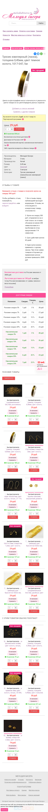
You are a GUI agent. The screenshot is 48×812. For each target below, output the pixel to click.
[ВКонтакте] (35, 53)
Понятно (4, 810)
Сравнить (42, 367)
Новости (6, 35)
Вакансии (38, 779)
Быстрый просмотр (13, 400)
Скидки (39, 31)
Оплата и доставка (27, 31)
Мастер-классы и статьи (21, 35)
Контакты (37, 35)
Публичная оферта (35, 782)
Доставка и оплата (12, 790)
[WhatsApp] (41, 53)
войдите (5, 206)
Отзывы (6, 39)
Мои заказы (22, 795)
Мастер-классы (34, 790)
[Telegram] (38, 53)
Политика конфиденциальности (15, 782)
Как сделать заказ (10, 31)
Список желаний (34, 795)
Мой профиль (11, 795)
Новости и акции (10, 779)
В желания (12, 410)
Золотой (23, 167)
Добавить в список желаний (23, 109)
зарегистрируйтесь (9, 203)
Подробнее (9, 287)
